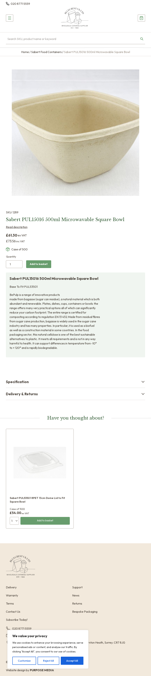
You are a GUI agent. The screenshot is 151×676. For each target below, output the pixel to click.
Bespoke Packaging (84, 611)
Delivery (11, 587)
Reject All (48, 660)
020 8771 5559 (20, 4)
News (75, 595)
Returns (77, 603)
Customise (24, 660)
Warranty (12, 595)
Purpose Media (42, 670)
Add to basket (39, 264)
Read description (16, 227)
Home (25, 52)
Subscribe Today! (16, 620)
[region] (47, 649)
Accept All (72, 660)
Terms (10, 603)
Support (77, 587)
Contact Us (13, 611)
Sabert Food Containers (46, 52)
